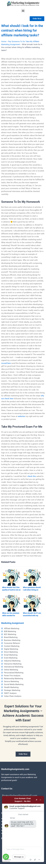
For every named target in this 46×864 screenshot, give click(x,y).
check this (31, 476)
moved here (6, 363)
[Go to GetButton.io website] (6, 861)
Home (3, 41)
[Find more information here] (23, 829)
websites (21, 416)
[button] (23, 11)
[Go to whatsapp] (6, 857)
